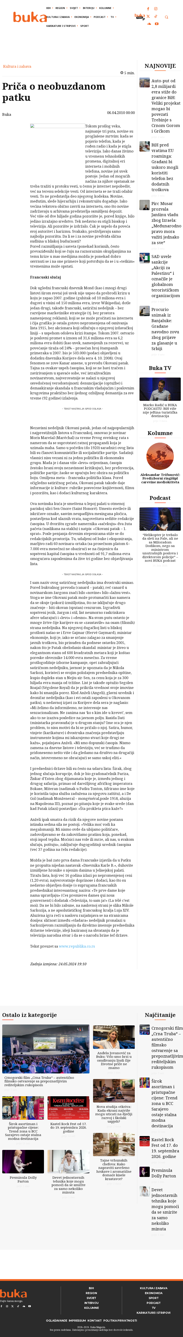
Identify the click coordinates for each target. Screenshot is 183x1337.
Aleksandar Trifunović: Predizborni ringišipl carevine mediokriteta (160, 478)
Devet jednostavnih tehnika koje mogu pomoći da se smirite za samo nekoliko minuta (68, 1184)
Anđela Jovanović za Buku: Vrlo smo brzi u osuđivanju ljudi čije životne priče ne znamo (114, 1060)
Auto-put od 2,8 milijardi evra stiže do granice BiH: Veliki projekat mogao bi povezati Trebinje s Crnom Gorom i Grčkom (166, 106)
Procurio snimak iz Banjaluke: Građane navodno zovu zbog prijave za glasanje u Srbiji (165, 329)
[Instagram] (156, 9)
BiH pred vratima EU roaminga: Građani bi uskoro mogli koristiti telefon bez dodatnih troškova (165, 167)
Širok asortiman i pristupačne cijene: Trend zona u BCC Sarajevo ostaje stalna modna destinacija (23, 1131)
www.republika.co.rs (77, 946)
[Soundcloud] (149, 24)
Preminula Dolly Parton (23, 1179)
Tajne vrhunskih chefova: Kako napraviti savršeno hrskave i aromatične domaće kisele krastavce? (113, 1169)
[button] (166, 17)
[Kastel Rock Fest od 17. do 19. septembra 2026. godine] (68, 1108)
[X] (18, 138)
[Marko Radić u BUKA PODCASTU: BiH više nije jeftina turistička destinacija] (160, 389)
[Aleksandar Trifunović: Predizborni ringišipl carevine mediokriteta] (160, 456)
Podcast (160, 497)
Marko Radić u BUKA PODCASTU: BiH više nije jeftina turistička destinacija (160, 410)
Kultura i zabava (17, 66)
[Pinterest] (18, 149)
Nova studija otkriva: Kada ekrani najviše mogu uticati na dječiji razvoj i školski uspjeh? (113, 1114)
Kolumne (160, 433)
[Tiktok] (156, 17)
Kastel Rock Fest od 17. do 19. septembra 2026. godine (68, 1127)
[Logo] (30, 17)
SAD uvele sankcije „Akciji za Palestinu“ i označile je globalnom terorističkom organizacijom (166, 276)
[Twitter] (148, 17)
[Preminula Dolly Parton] (23, 1161)
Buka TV (160, 368)
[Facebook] (148, 9)
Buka (6, 114)
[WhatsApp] (18, 159)
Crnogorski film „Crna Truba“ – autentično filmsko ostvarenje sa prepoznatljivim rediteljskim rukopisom (39, 1081)
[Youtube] (157, 24)
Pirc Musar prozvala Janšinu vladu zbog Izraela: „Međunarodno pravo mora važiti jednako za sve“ (166, 223)
